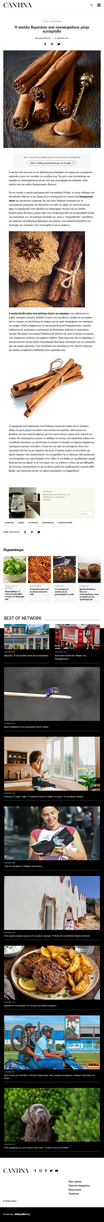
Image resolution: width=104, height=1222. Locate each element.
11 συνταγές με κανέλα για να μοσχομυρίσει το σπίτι (64, 592)
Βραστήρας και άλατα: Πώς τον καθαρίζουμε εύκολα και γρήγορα (56, 497)
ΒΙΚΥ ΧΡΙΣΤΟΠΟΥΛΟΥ (43, 38)
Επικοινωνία (75, 1189)
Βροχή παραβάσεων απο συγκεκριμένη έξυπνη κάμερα (26, 727)
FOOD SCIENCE (35, 586)
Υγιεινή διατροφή (65, 523)
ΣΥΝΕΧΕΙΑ (84, 514)
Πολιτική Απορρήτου (79, 1185)
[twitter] (58, 44)
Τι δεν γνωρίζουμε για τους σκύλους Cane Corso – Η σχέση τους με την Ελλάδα (36, 1147)
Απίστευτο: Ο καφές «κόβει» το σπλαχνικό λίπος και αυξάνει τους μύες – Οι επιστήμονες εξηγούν (43, 796)
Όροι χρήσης (75, 1181)
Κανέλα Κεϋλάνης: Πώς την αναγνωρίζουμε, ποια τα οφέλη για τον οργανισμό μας (89, 594)
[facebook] (45, 44)
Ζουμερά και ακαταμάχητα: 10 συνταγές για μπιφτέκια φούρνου (30, 1005)
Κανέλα (21, 523)
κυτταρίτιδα (33, 523)
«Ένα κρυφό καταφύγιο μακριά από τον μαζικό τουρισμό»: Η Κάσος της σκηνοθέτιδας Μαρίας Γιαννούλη (47, 936)
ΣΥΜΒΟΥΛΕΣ (59, 586)
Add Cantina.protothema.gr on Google (50, 163)
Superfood (9, 523)
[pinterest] (52, 44)
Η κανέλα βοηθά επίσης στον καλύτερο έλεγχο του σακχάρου (39, 313)
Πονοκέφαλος (48, 523)
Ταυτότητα (74, 1193)
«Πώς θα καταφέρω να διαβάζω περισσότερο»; (23, 866)
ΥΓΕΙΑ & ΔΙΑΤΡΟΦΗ (52, 21)
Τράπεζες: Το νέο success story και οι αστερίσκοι (26, 655)
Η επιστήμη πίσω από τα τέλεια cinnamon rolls (39, 592)
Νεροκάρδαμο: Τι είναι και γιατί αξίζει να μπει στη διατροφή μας (14, 595)
